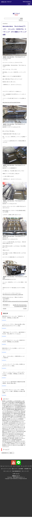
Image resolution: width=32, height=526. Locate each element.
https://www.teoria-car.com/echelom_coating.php (13, 294)
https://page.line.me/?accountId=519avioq (11, 102)
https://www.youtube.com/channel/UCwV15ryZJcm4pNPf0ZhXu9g (16, 301)
